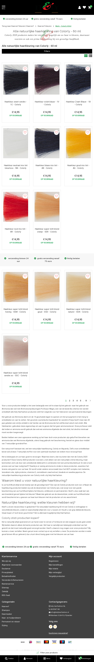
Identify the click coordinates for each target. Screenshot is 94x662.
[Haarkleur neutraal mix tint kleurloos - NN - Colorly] (15, 143)
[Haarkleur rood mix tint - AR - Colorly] (15, 207)
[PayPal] (39, 643)
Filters (47, 51)
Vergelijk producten (57, 576)
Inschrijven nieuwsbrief (58, 633)
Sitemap (5, 588)
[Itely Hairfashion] (47, 7)
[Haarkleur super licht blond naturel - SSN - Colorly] (78, 287)
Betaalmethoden (9, 576)
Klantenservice (8, 584)
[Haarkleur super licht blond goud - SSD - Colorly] (47, 287)
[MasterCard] (47, 643)
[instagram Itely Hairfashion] (55, 626)
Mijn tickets (53, 569)
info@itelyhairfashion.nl (60, 612)
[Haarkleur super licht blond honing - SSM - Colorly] (15, 287)
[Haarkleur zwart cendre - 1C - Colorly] (15, 80)
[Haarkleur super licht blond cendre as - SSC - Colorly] (15, 351)
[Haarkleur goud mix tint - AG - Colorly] (78, 143)
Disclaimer (6, 569)
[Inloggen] (79, 7)
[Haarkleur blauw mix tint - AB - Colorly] (47, 143)
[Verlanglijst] (84, 7)
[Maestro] (63, 643)
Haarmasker (7, 614)
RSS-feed (6, 595)
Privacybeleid (7, 572)
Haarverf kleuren (45, 26)
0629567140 (55, 609)
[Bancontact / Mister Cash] (70, 643)
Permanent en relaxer (11, 622)
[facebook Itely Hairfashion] (51, 626)
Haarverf (30, 26)
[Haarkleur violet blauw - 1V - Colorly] (47, 80)
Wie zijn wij (6, 561)
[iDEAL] (31, 643)
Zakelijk (5, 591)
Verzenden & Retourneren (12, 580)
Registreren (54, 561)
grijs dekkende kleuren (81, 510)
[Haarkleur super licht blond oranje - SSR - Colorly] (47, 207)
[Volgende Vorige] (90, 401)
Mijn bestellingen (56, 565)
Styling (4, 625)
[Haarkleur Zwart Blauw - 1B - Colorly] (78, 80)
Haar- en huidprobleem (11, 618)
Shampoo (6, 610)
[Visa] (55, 643)
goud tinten (28, 513)
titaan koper (7, 513)
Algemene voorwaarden (12, 565)
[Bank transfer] (24, 643)
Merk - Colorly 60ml (63, 26)
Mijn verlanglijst (55, 572)
